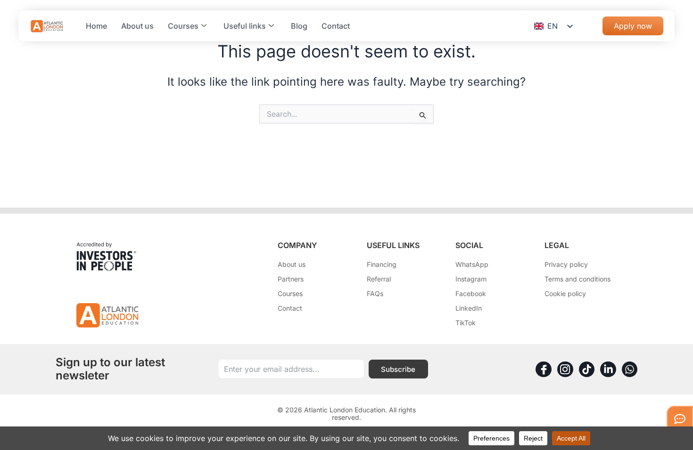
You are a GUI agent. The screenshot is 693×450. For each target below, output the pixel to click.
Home (96, 26)
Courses (183, 26)
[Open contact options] (680, 419)
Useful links (244, 26)
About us (137, 26)
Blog (299, 26)
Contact (336, 26)
